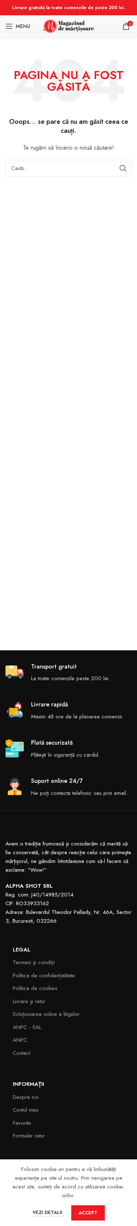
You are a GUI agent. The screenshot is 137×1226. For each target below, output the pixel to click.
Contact (21, 1053)
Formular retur (29, 1136)
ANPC (20, 1040)
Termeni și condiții (34, 962)
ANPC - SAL (27, 1027)
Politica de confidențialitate (44, 975)
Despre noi (26, 1097)
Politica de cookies (35, 988)
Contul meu (25, 1110)
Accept (88, 1212)
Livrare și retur (29, 1001)
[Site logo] (68, 25)
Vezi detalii (48, 1212)
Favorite (22, 1123)
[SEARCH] (123, 168)
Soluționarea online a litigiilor (46, 1014)
